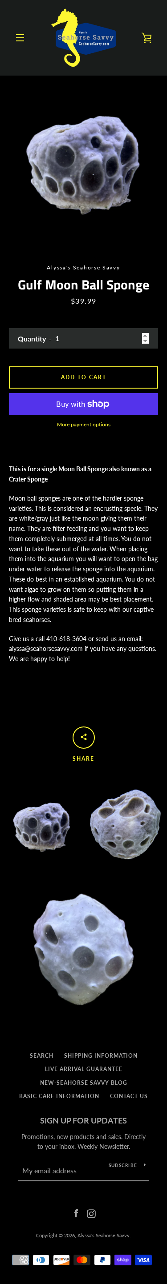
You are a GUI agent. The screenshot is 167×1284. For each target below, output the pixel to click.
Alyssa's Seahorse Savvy (103, 1235)
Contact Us (129, 1096)
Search (41, 1055)
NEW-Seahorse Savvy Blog (83, 1082)
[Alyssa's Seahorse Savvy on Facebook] (76, 1212)
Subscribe (123, 1165)
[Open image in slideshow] (83, 159)
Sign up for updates (83, 1120)
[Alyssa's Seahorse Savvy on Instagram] (91, 1212)
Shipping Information (101, 1055)
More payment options (83, 424)
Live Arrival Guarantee (83, 1069)
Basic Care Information (59, 1096)
